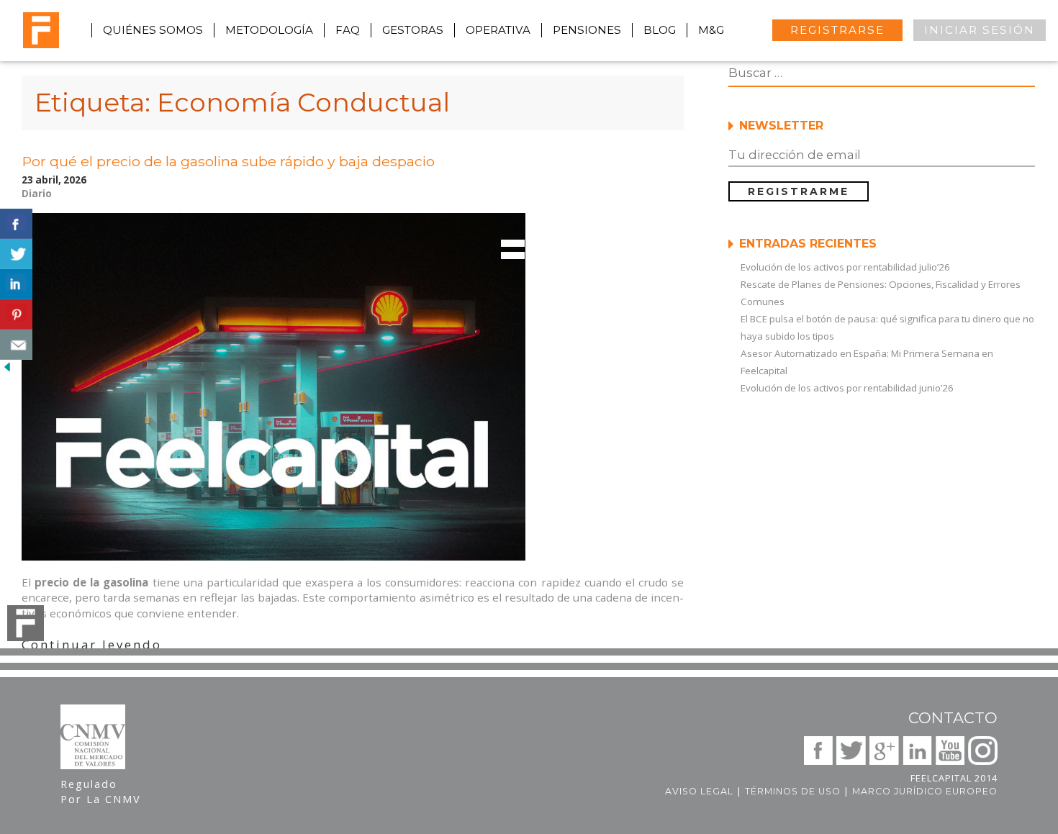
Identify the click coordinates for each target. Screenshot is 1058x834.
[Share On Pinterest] (16, 314)
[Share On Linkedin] (16, 284)
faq (347, 30)
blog (659, 30)
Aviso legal (699, 791)
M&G (711, 30)
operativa (498, 30)
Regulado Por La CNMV (100, 791)
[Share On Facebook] (16, 224)
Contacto (953, 718)
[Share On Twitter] (16, 254)
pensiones (587, 30)
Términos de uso (793, 791)
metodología (269, 30)
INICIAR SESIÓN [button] (979, 30)
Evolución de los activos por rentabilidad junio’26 (847, 387)
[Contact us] (16, 345)
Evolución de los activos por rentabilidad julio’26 (845, 266)
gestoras (412, 30)
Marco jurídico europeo (925, 791)
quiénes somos (153, 30)
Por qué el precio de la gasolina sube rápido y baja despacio (228, 161)
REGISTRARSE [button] (837, 30)
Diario (37, 193)
